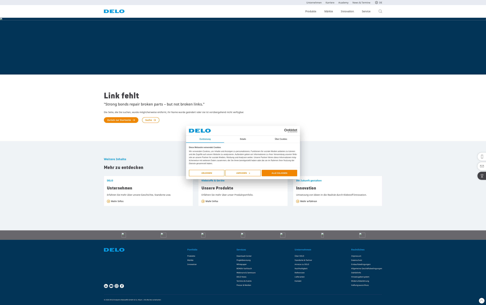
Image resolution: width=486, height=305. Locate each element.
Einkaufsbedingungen (360, 264)
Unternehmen (314, 2)
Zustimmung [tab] (205, 139)
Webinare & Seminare (246, 272)
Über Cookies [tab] (281, 139)
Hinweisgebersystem (360, 277)
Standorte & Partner (303, 260)
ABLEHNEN (206, 173)
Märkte (328, 11)
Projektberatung (244, 260)
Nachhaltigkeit (301, 268)
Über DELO (299, 256)
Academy (343, 2)
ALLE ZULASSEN (279, 173)
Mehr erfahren (308, 201)
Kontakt (298, 281)
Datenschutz (356, 260)
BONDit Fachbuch (244, 268)
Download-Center (244, 256)
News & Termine (361, 2)
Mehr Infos (117, 201)
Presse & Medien (244, 285)
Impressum (356, 256)
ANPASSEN (241, 173)
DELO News (242, 277)
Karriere (330, 2)
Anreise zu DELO (302, 264)
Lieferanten (300, 277)
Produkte (310, 11)
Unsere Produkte (217, 188)
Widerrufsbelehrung (360, 281)
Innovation (347, 11)
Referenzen (300, 272)
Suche (148, 119)
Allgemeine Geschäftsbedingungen (366, 268)
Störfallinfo (356, 272)
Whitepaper (242, 264)
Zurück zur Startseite (119, 119)
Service (366, 11)
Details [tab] (243, 139)
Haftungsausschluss (360, 285)
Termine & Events (244, 281)
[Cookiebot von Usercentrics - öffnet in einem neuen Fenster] (286, 131)
